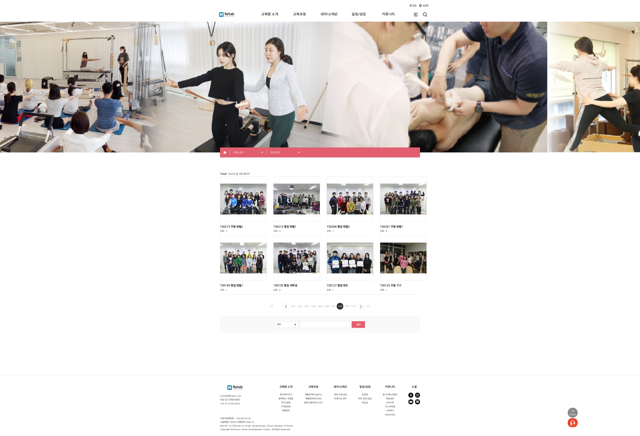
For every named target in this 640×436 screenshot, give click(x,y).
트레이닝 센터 (340, 399)
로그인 (413, 5)
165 (320, 306)
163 (306, 306)
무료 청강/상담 (365, 399)
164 (313, 306)
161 (293, 306)
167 (333, 306)
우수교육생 (390, 407)
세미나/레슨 (329, 14)
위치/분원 (285, 403)
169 (346, 306)
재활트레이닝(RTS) (313, 395)
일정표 (365, 395)
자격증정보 (286, 407)
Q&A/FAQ (390, 415)
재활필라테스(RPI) (313, 399)
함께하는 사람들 (285, 399)
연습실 (365, 403)
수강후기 (390, 411)
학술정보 (390, 399)
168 (340, 306)
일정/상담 (359, 14)
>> (368, 306)
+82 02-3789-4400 (230, 400)
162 (300, 306)
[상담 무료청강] (573, 423)
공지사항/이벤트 (390, 395)
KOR (425, 5)
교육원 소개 (269, 14)
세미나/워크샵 (340, 395)
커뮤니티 (388, 14)
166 (326, 306)
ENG (432, 7)
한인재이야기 (286, 395)
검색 (358, 325)
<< (271, 306)
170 (353, 306)
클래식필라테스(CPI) (313, 403)
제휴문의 (286, 411)
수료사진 (390, 403)
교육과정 (299, 14)
